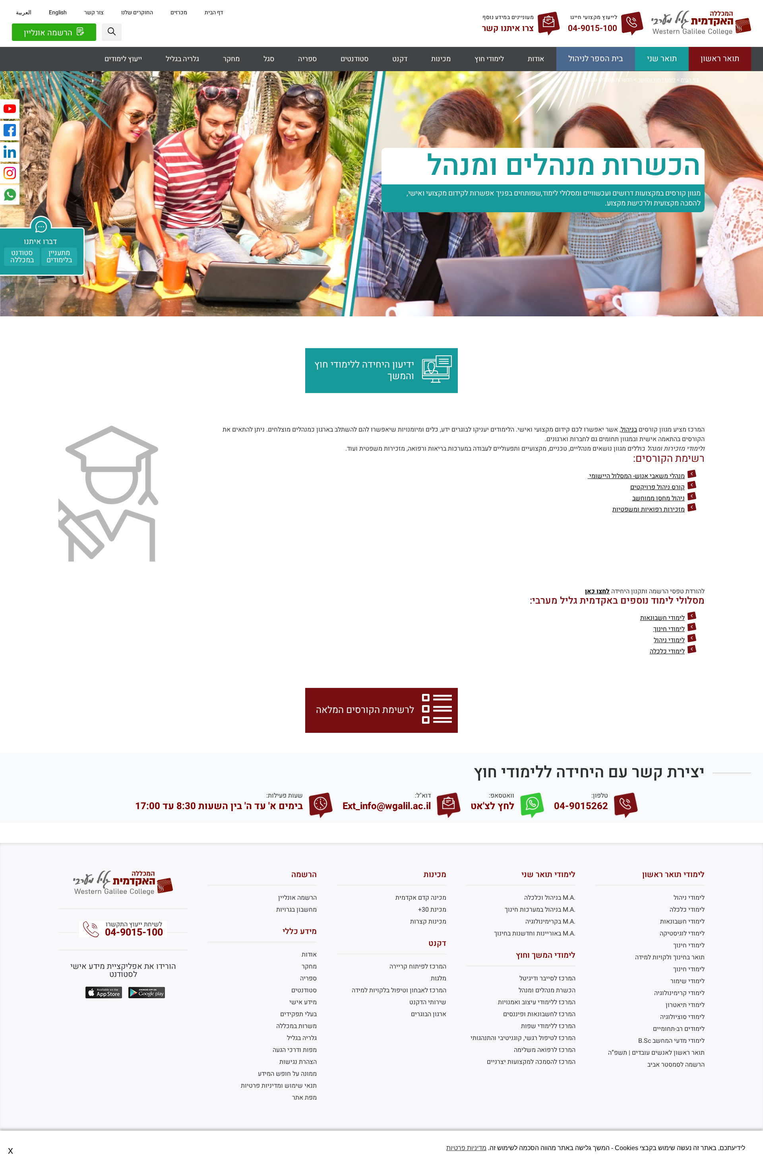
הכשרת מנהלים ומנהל (547, 990)
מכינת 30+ (432, 909)
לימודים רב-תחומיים (679, 1029)
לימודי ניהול (669, 640)
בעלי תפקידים (298, 1014)
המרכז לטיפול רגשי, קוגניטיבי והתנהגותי (523, 1038)
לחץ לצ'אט (492, 806)
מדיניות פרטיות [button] (466, 1148)
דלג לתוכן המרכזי (381, 6)
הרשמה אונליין (49, 33)
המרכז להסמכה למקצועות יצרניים (531, 1062)
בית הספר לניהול (595, 58)
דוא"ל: (423, 795)
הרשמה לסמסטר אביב (676, 1064)
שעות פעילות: (284, 795)
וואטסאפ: (501, 795)
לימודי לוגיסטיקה (682, 933)
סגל (268, 59)
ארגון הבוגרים (428, 1014)
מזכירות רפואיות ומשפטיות (648, 509)
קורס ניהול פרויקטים (657, 487)
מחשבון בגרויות (296, 909)
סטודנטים (354, 59)
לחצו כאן (597, 591)
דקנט (399, 59)
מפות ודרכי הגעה (295, 1050)
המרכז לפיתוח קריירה (417, 966)
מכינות (441, 59)
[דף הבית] (701, 33)
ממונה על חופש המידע (287, 1074)
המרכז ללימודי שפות (548, 1026)
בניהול (629, 429)
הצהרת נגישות (298, 1062)
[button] (112, 32)
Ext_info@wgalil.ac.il (387, 806)
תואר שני (662, 58)
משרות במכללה (296, 1026)
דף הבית (214, 12)
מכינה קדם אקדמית (420, 898)
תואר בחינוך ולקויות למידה (670, 957)
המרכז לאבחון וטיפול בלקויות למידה (399, 990)
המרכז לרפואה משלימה (544, 1050)
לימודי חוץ (489, 59)
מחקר (231, 59)
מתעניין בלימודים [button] (59, 256)
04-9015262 (581, 806)
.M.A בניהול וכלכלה (549, 898)
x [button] (10, 1150)
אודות (536, 59)
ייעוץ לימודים (123, 59)
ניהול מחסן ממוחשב (658, 498)
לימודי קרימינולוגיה (679, 993)
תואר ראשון (720, 58)
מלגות (438, 978)
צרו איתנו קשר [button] (508, 28)
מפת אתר (304, 1097)
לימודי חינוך (669, 629)
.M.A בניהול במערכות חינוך (540, 909)
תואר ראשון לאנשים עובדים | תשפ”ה (656, 1053)
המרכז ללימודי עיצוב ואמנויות (536, 1002)
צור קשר (94, 12)
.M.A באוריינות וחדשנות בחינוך (534, 933)
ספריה (307, 59)
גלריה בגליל (182, 59)
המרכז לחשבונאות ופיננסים (539, 1014)
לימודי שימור (687, 981)
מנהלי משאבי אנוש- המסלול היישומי (636, 476)
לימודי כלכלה (667, 651)
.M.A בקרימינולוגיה (550, 921)
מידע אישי (303, 1002)
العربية (23, 12)
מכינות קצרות (428, 921)
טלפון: (599, 795)
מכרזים (178, 12)
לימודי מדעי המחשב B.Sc (671, 1041)
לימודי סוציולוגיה (682, 1017)
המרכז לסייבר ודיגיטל (547, 978)
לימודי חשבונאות (662, 618)
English (58, 12)
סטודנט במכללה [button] (22, 256)
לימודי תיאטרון (685, 1005)
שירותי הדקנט (427, 1002)
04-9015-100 (134, 932)
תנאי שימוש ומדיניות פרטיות (279, 1086)
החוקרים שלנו (137, 12)
